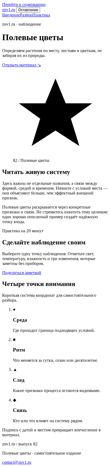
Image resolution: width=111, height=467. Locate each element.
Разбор (26, 15)
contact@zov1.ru (16, 462)
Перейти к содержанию (24, 4)
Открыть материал (21, 65)
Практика (41, 15)
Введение (11, 15)
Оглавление (28, 10)
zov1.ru (8, 9)
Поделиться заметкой (21, 272)
